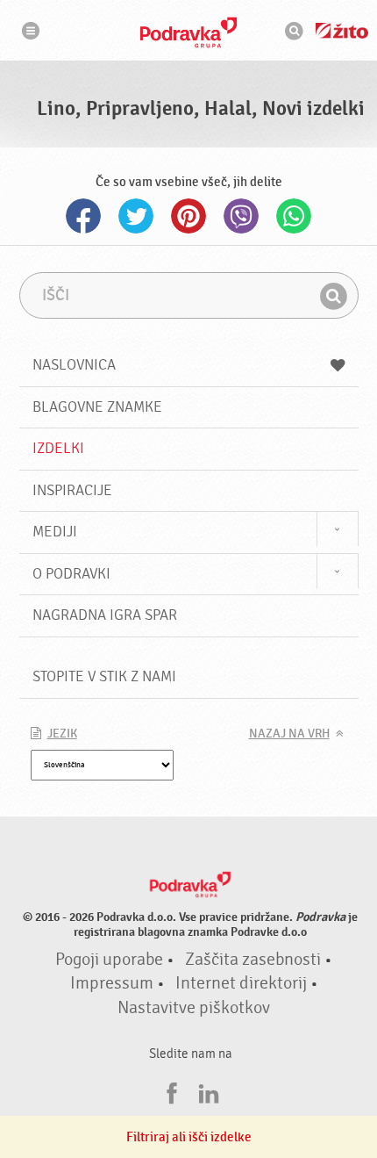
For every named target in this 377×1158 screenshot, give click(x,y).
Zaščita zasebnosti (253, 959)
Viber (241, 216)
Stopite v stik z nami (104, 676)
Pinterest (188, 216)
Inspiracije (72, 490)
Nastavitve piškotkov (193, 1008)
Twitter (135, 216)
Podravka (188, 32)
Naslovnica (74, 364)
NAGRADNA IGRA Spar (104, 615)
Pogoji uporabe (109, 959)
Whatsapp (293, 216)
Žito (342, 31)
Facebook (83, 216)
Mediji (54, 531)
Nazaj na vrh (289, 734)
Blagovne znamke (97, 407)
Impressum (111, 983)
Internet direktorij (241, 983)
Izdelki (58, 448)
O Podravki (71, 573)
